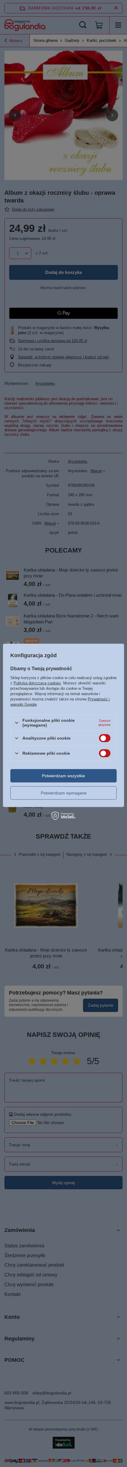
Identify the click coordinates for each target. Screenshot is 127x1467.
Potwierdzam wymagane (64, 793)
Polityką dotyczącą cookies (37, 683)
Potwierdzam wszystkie (63, 775)
